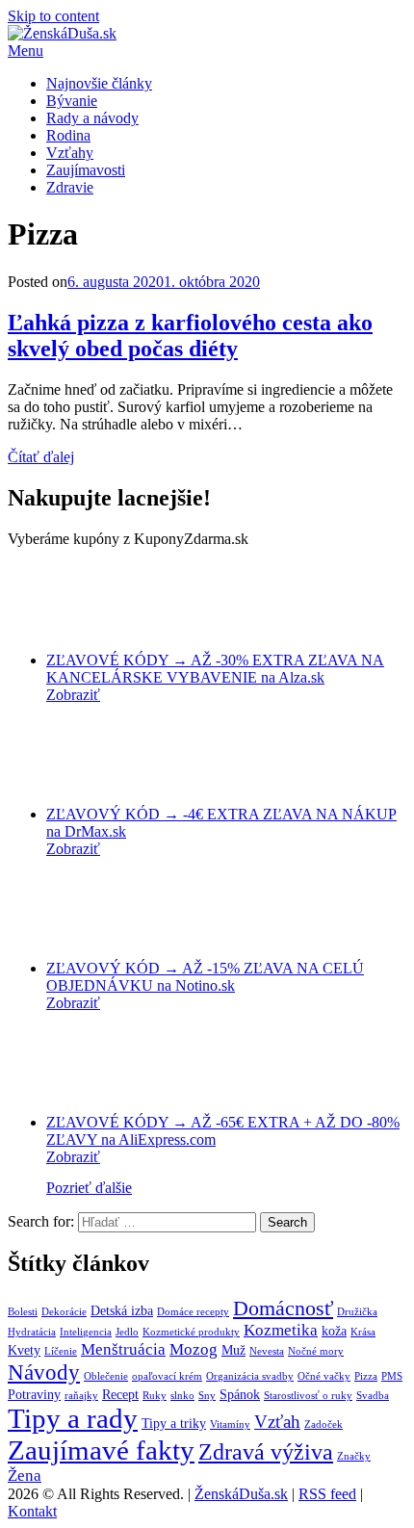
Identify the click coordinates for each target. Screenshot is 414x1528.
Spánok (240, 1394)
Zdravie (69, 187)
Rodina (68, 135)
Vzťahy (69, 152)
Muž (233, 1350)
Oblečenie (106, 1376)
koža (334, 1330)
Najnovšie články (99, 83)
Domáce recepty (193, 1312)
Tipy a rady (73, 1418)
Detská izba (122, 1310)
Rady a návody (92, 118)
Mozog (193, 1349)
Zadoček (323, 1424)
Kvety (24, 1350)
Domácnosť (283, 1308)
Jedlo (127, 1332)
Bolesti (23, 1312)
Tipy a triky (174, 1423)
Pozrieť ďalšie (89, 1187)
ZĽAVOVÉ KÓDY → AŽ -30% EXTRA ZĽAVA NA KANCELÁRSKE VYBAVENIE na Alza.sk (215, 669)
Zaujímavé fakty (101, 1450)
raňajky (81, 1395)
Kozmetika (281, 1330)
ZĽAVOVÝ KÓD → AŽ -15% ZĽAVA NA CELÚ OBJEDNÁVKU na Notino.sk (205, 977)
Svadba (372, 1395)
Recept (120, 1394)
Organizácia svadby (250, 1376)
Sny (207, 1395)
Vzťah (277, 1421)
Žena (24, 1475)
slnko (182, 1395)
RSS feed (327, 1494)
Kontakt (32, 1511)
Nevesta (266, 1351)
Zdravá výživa (265, 1451)
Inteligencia (86, 1332)
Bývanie (71, 100)
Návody (44, 1372)
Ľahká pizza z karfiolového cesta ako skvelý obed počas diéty (190, 335)
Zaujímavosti (85, 170)
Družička (357, 1312)
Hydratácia (32, 1332)
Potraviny (34, 1394)
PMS (391, 1376)
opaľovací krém (167, 1376)
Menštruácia (123, 1349)
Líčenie (60, 1351)
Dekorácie (64, 1312)
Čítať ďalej (41, 457)
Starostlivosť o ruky (308, 1395)
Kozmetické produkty (191, 1332)
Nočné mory (316, 1351)
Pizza (365, 1376)
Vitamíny (230, 1424)
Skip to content (53, 16)
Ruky (154, 1395)
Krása (362, 1332)
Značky (354, 1456)
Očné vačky (324, 1376)
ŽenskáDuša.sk (241, 1494)
